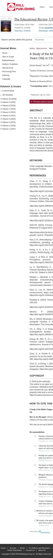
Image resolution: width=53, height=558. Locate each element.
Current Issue (8, 90)
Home (42, 7)
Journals (12, 548)
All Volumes (7, 95)
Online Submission (14, 550)
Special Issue (7, 68)
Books (22, 548)
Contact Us (30, 550)
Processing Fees (9, 71)
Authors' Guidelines (10, 64)
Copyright (6, 79)
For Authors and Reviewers (39, 548)
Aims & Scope (8, 57)
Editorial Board (8, 60)
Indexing (5, 75)
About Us (42, 550)
